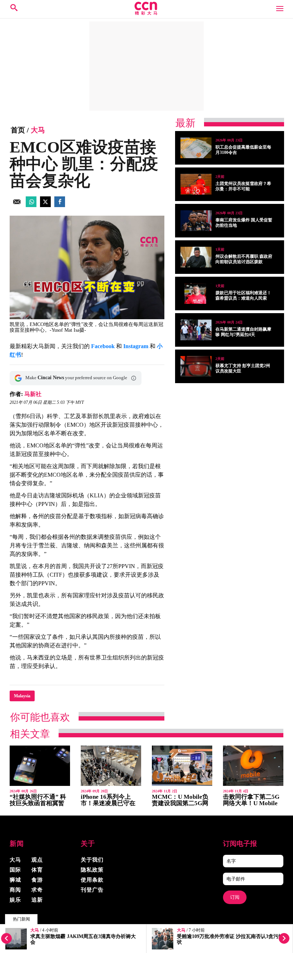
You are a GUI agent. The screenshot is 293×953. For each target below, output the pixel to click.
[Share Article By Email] (16, 205)
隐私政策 (92, 870)
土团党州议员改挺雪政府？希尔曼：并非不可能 (243, 186)
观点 (37, 860)
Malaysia (22, 695)
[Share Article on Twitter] (45, 205)
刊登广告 (92, 890)
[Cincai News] (146, 13)
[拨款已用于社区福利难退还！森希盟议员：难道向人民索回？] (196, 293)
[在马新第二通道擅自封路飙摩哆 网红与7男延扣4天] (196, 330)
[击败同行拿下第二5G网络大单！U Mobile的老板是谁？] (253, 766)
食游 (37, 880)
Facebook (103, 346)
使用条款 (92, 880)
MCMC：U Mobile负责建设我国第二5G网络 (180, 803)
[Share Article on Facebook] (59, 205)
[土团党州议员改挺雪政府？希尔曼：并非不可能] (196, 184)
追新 (37, 900)
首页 (18, 130)
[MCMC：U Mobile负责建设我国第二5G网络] (182, 766)
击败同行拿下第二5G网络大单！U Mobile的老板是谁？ (251, 803)
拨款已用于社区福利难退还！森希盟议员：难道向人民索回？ (243, 298)
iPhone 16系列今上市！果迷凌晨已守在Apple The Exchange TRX (108, 806)
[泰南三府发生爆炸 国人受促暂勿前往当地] (196, 220)
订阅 (234, 897)
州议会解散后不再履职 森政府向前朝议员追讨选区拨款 (243, 259)
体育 (37, 870)
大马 (34, 930)
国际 (15, 870)
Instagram (135, 346)
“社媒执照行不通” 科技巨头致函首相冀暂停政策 (38, 803)
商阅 (15, 890)
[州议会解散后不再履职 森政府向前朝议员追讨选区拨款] (196, 257)
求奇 (37, 890)
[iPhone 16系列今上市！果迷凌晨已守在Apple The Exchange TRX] (111, 766)
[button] (133, 378)
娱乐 (15, 900)
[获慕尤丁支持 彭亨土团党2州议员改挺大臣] (196, 366)
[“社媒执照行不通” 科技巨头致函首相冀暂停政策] (40, 766)
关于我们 (92, 860)
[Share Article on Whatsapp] (31, 205)
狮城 (15, 880)
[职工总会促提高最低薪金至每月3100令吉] (196, 147)
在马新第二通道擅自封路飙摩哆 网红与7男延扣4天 (243, 332)
